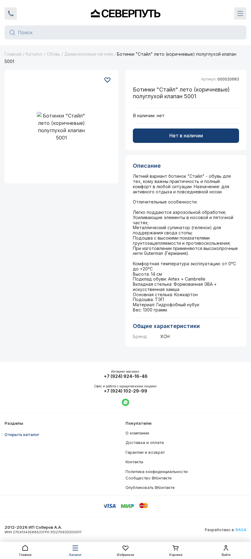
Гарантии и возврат (145, 452)
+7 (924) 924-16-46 (126, 376)
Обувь (53, 54)
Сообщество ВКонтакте (149, 477)
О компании (137, 432)
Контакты (134, 461)
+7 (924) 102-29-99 (125, 391)
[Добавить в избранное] (107, 79)
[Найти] (11, 32)
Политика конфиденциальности (157, 471)
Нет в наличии (186, 135)
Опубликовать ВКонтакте (150, 487)
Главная (13, 54)
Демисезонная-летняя (88, 54)
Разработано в (225, 529)
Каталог (34, 54)
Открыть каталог (22, 434)
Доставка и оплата (145, 442)
